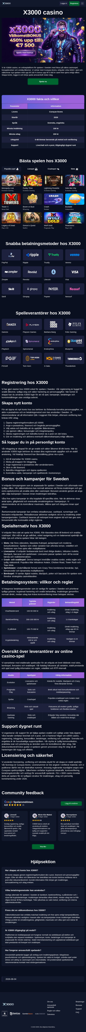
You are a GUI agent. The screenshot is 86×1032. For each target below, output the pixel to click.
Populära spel (9, 169)
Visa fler (43, 846)
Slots (73, 169)
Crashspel (52, 169)
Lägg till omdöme (71, 803)
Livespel (30, 169)
